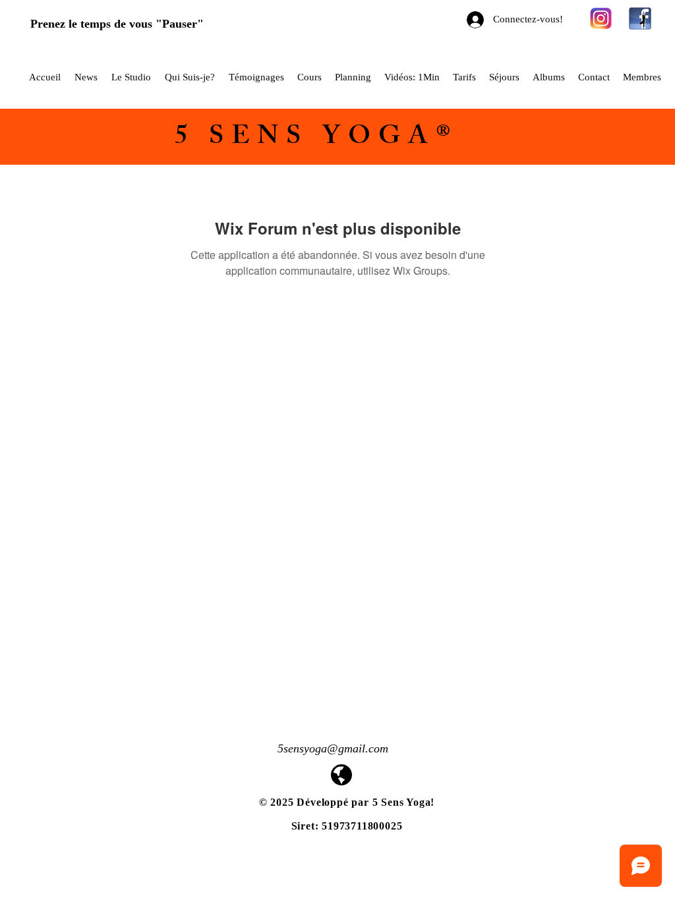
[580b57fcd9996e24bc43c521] (601, 18)
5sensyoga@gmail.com (333, 748)
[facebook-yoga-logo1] (640, 18)
